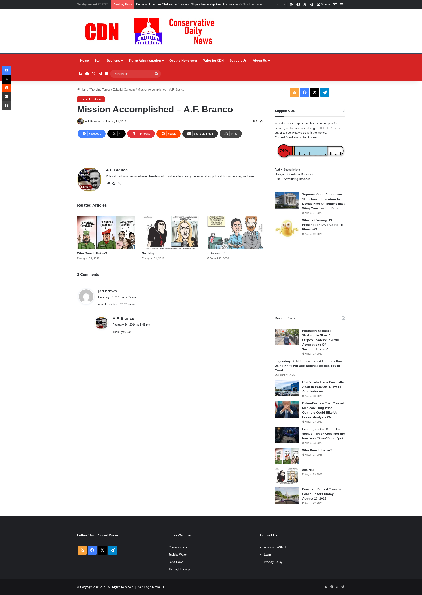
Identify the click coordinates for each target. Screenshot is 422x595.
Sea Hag (148, 253)
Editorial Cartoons (124, 89)
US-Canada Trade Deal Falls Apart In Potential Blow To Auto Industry (323, 386)
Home (84, 60)
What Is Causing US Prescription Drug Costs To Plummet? (322, 224)
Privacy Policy (273, 562)
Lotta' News (176, 562)
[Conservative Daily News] (152, 31)
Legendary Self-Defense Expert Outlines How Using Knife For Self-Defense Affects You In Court (308, 365)
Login (267, 554)
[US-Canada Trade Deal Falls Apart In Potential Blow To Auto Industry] (287, 388)
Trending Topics (100, 89)
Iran (98, 60)
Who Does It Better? (92, 253)
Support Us (238, 60)
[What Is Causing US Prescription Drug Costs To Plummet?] (287, 228)
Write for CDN (213, 60)
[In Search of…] (236, 232)
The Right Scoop (179, 569)
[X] (119, 183)
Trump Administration (145, 60)
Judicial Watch (178, 554)
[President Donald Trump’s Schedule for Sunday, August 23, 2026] (287, 495)
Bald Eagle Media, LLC (152, 587)
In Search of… (217, 253)
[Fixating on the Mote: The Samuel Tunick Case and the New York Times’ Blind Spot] (287, 435)
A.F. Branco (92, 121)
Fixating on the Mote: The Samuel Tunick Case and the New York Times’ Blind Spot (323, 433)
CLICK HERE (325, 128)
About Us (260, 60)
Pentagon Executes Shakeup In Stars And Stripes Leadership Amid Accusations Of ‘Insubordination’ (200, 4)
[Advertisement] (310, 277)
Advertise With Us (275, 547)
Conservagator (178, 547)
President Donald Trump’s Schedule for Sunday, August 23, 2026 (321, 493)
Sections (113, 60)
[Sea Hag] (171, 232)
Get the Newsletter (183, 60)
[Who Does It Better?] (106, 232)
